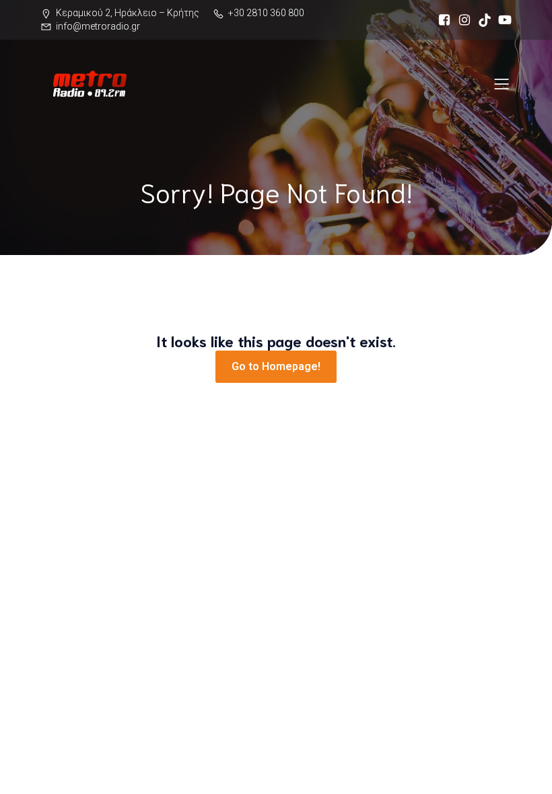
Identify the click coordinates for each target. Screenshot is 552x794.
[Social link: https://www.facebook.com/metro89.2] (441, 20)
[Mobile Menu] (501, 83)
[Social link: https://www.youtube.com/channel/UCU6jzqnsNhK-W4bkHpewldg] (501, 20)
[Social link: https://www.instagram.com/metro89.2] (461, 20)
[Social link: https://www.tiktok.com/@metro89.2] (481, 20)
